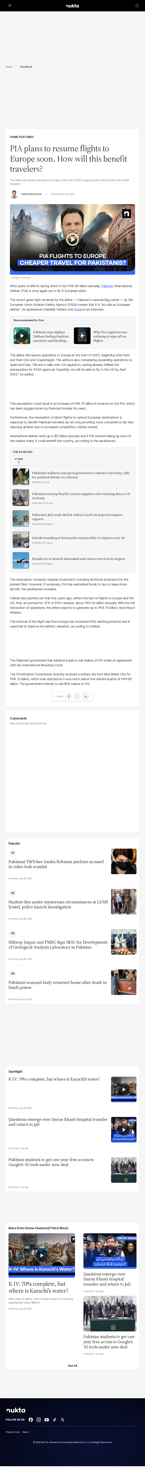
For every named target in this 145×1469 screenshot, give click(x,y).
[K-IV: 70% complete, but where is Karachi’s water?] (124, 1089)
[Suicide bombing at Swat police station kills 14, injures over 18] (21, 539)
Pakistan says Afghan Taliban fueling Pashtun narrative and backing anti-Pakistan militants (51, 336)
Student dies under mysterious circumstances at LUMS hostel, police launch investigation (58, 905)
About (26, 1432)
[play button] (72, 239)
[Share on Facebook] (69, 696)
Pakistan (107, 286)
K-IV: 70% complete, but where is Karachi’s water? (54, 1079)
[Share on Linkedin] (86, 696)
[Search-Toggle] (137, 6)
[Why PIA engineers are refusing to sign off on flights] (82, 335)
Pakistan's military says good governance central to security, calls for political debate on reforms (81, 475)
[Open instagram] (39, 1420)
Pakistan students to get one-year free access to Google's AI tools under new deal (51, 1162)
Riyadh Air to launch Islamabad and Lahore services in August (78, 559)
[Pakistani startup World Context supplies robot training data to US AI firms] (21, 497)
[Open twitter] (62, 1420)
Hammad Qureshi (31, 194)
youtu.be (26, 277)
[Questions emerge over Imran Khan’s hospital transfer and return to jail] (124, 1129)
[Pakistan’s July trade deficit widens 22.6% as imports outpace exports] (21, 518)
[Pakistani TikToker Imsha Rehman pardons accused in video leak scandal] (124, 861)
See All (72, 1365)
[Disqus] (72, 777)
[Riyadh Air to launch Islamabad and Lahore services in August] (21, 560)
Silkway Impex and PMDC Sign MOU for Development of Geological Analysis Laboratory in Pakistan (57, 945)
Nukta (78, 309)
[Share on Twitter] (77, 696)
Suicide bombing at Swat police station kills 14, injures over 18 (78, 538)
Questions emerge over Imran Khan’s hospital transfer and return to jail (58, 1122)
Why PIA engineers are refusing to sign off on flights (110, 336)
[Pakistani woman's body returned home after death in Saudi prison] (124, 981)
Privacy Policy (13, 1432)
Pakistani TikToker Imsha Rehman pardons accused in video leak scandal (56, 864)
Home (9, 66)
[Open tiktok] (55, 1420)
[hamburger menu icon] (10, 6)
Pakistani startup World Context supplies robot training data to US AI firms (81, 496)
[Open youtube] (47, 1420)
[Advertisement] (72, 103)
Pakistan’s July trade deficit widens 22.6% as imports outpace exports (77, 517)
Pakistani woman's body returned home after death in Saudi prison (57, 985)
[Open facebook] (31, 1420)
